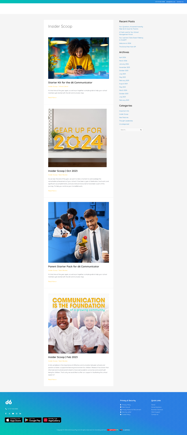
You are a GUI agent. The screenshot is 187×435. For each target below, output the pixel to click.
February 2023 (124, 100)
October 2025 (123, 70)
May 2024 (122, 87)
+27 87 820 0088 (160, 1)
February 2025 (124, 80)
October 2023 (123, 94)
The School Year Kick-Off (127, 47)
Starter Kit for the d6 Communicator (70, 82)
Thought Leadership (126, 121)
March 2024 (123, 90)
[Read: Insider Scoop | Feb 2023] (78, 323)
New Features (123, 117)
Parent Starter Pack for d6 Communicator (73, 266)
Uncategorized (124, 124)
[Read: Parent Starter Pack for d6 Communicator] (78, 232)
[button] (28, 8)
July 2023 (122, 97)
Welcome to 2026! (125, 43)
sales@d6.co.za (170, 1)
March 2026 (123, 61)
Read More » (52, 97)
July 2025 (122, 74)
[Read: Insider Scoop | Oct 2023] (77, 138)
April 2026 (122, 57)
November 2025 (124, 67)
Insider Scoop (52, 86)
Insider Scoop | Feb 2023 (63, 357)
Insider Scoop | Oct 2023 (63, 170)
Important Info (124, 111)
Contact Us (180, 1)
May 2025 (122, 77)
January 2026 (124, 64)
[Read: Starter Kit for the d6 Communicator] (78, 58)
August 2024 (123, 84)
